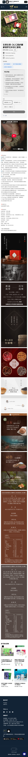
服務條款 (10, 754)
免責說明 (18, 754)
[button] (1, 6)
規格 (4, 99)
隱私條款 (14, 754)
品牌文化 (5, 704)
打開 (26, 1)
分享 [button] (6, 115)
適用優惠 (5, 61)
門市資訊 (5, 702)
